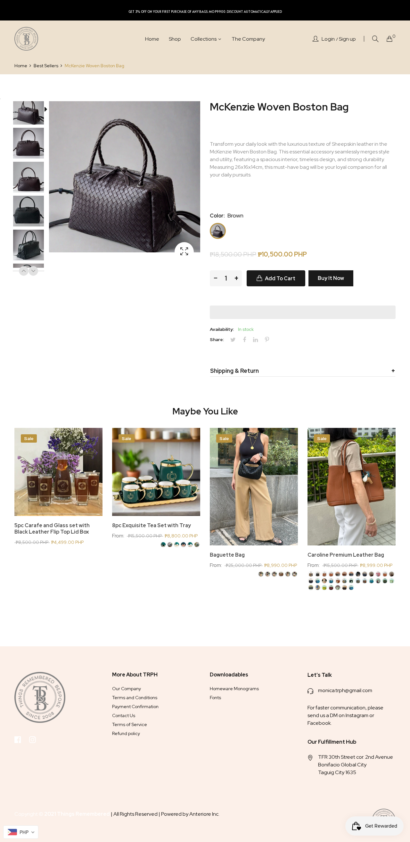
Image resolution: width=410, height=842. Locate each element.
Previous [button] (24, 271)
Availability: (222, 329)
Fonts (215, 697)
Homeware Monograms (234, 688)
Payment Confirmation (135, 706)
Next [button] (33, 271)
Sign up (347, 39)
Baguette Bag (227, 555)
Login (328, 39)
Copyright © (62, 814)
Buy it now (331, 278)
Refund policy (126, 733)
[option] (32, 110)
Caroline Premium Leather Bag (346, 555)
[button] (303, 312)
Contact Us (123, 715)
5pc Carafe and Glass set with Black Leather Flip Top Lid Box (52, 528)
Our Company (126, 688)
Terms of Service (129, 724)
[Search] (375, 39)
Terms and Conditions (134, 697)
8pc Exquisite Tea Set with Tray (151, 525)
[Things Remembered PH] (26, 39)
